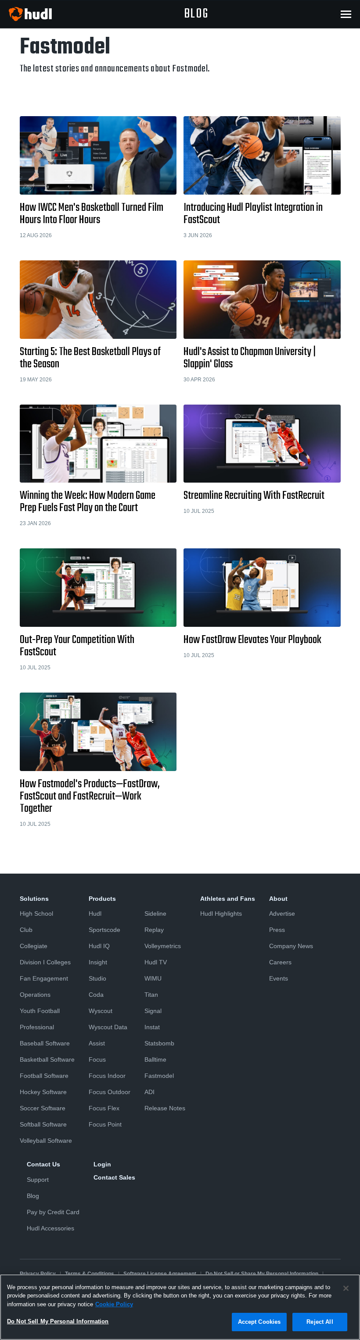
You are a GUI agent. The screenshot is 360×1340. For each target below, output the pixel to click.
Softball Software (43, 1124)
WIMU (153, 978)
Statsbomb (159, 1043)
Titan (151, 994)
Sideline (155, 913)
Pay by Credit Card (53, 1212)
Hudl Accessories (50, 1228)
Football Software (44, 1075)
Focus (97, 1059)
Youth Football (40, 1010)
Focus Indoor (107, 1075)
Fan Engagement (44, 978)
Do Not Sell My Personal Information (58, 1321)
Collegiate (33, 945)
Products (102, 898)
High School (36, 913)
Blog (33, 1195)
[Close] (346, 1288)
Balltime (155, 1059)
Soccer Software (42, 1108)
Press (277, 929)
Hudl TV (155, 962)
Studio (97, 978)
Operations (35, 994)
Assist (97, 1043)
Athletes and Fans (227, 898)
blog (196, 14)
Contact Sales (114, 1177)
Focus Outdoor (109, 1091)
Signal (153, 1010)
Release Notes (164, 1108)
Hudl (95, 913)
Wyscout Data (108, 1027)
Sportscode (104, 929)
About (278, 898)
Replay (154, 929)
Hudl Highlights (221, 913)
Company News (291, 945)
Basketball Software (47, 1059)
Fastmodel (159, 1075)
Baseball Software (45, 1043)
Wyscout (100, 1010)
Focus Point (105, 1124)
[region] (180, 1307)
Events (278, 978)
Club (26, 929)
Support (38, 1179)
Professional (37, 1027)
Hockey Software (43, 1091)
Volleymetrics (162, 945)
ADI (149, 1091)
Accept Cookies (259, 1322)
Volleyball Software (46, 1140)
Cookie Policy (114, 1304)
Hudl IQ (99, 945)
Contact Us (43, 1164)
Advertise (282, 913)
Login (102, 1164)
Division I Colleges (45, 962)
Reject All (319, 1322)
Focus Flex (104, 1108)
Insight (98, 962)
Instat (152, 1027)
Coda (96, 994)
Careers (280, 962)
